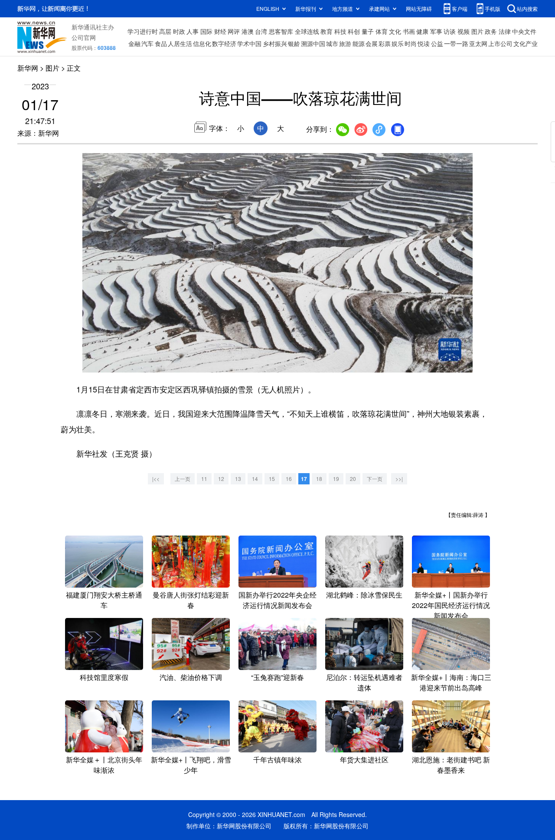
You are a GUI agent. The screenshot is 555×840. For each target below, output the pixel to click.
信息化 (202, 43)
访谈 (450, 31)
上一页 (182, 478)
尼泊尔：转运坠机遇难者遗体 (364, 682)
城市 (332, 43)
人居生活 (180, 43)
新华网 (27, 68)
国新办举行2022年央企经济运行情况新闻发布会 (277, 600)
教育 (326, 31)
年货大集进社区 (364, 760)
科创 (354, 31)
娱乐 (398, 43)
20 (353, 478)
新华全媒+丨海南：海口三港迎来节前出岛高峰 (451, 682)
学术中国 (249, 43)
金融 (134, 43)
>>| (399, 478)
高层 (165, 31)
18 (319, 478)
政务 (491, 31)
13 (238, 478)
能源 (359, 43)
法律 (505, 31)
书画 (409, 31)
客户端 (459, 8)
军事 (436, 31)
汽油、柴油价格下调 (191, 677)
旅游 (345, 43)
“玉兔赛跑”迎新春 (277, 677)
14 (255, 478)
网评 (234, 31)
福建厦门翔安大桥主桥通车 (104, 600)
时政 (179, 31)
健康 (422, 31)
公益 (437, 43)
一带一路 (456, 43)
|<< (156, 478)
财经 (220, 31)
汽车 (147, 43)
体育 (381, 31)
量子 (368, 31)
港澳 (248, 31)
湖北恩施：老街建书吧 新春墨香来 (451, 765)
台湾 (261, 31)
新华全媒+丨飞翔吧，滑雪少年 (191, 765)
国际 (206, 31)
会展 (372, 43)
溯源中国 (313, 43)
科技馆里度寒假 (104, 677)
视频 (463, 31)
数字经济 (224, 43)
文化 (395, 31)
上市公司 (500, 43)
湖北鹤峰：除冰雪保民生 (364, 595)
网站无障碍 (419, 8)
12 (221, 478)
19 (336, 478)
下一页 (374, 478)
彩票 (385, 43)
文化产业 (525, 43)
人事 (192, 31)
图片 (477, 31)
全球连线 (307, 31)
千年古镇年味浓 (277, 760)
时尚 (411, 43)
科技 (340, 31)
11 (204, 478)
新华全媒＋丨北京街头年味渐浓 (104, 765)
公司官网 (84, 37)
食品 (161, 43)
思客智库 (281, 31)
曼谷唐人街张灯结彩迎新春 (191, 600)
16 (289, 478)
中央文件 (524, 31)
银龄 (294, 43)
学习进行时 (142, 31)
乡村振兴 (275, 43)
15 (272, 478)
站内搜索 (527, 8)
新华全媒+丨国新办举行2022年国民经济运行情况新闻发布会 (451, 605)
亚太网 (478, 43)
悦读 (424, 43)
